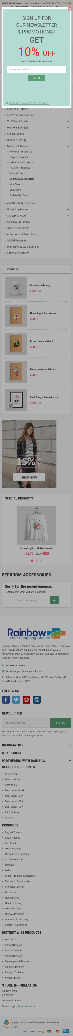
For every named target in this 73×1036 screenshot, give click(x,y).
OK (38, 78)
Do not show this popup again (29, 103)
